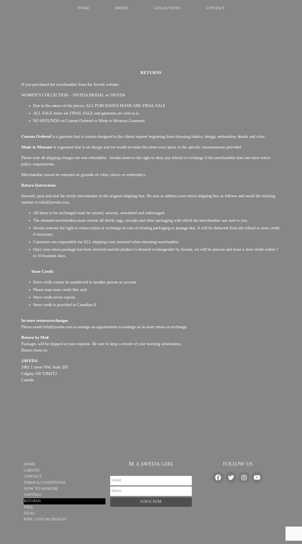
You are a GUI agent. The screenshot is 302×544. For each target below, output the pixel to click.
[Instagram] (244, 477)
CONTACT (215, 8)
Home (83, 8)
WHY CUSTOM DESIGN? (45, 519)
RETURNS (32, 501)
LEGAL (29, 513)
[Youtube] (257, 477)
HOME (29, 464)
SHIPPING (33, 495)
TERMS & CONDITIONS (45, 483)
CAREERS (32, 470)
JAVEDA (121, 8)
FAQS (28, 507)
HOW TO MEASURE (41, 489)
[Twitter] (231, 477)
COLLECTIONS (167, 8)
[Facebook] (218, 477)
